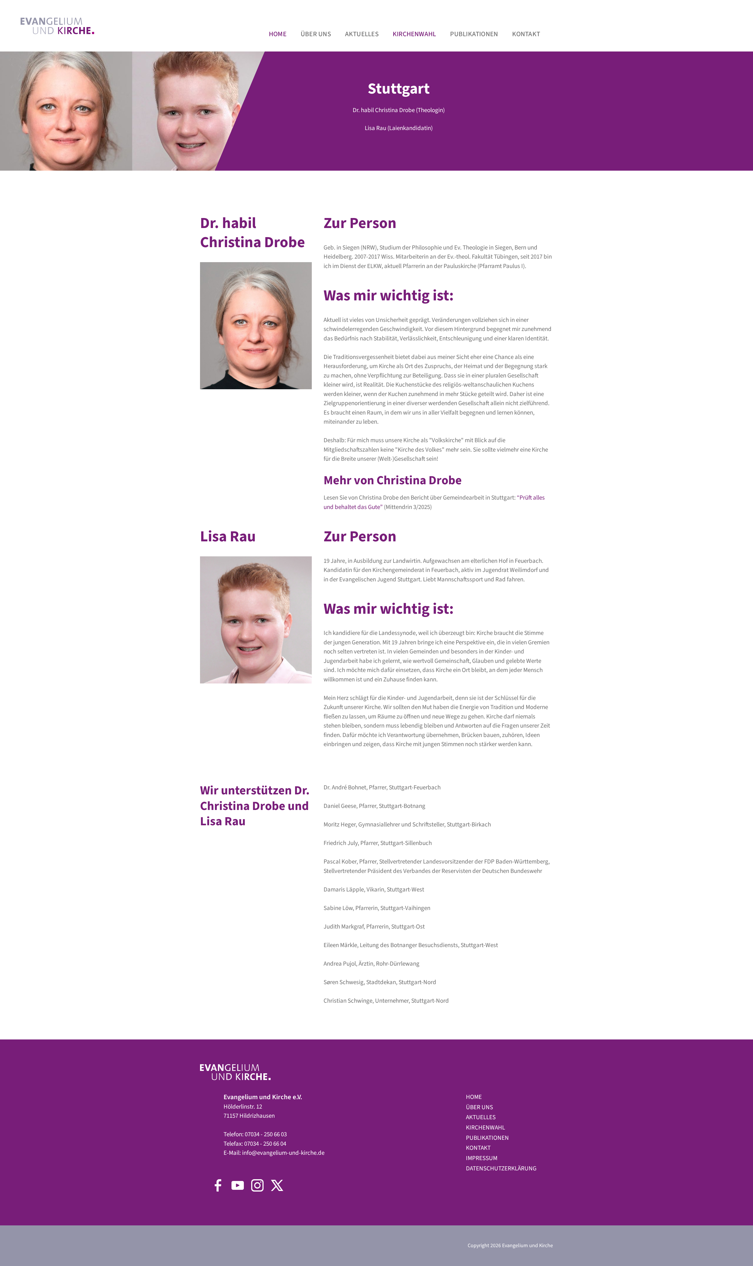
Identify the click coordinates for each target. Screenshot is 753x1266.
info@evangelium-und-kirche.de (283, 1152)
